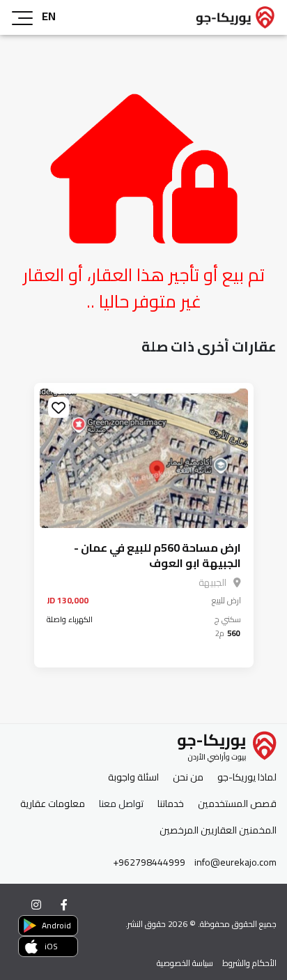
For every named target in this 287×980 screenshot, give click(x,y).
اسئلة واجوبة (133, 777)
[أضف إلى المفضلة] (58, 407)
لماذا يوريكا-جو (247, 777)
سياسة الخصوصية (185, 963)
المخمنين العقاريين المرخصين (218, 830)
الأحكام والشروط (249, 963)
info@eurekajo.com (235, 862)
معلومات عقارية (52, 804)
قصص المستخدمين (237, 804)
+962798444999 (149, 862)
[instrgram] (36, 904)
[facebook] (64, 904)
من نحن (188, 777)
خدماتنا (170, 804)
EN (49, 16)
